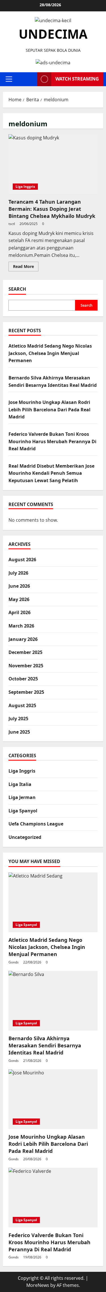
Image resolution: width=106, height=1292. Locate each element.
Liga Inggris (25, 186)
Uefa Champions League (35, 824)
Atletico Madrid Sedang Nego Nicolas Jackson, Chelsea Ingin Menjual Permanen (50, 353)
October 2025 (23, 679)
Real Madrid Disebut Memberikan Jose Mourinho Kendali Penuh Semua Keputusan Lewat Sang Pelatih (51, 473)
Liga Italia (19, 784)
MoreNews (37, 1285)
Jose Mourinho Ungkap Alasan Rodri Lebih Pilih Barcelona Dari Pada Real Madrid (49, 409)
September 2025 (26, 692)
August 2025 (22, 705)
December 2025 (25, 652)
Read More (25, 267)
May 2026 (18, 599)
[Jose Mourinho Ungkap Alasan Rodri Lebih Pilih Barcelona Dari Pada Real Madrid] (53, 1099)
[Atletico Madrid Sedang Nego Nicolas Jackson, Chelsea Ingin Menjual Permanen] (53, 902)
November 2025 (25, 665)
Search (17, 289)
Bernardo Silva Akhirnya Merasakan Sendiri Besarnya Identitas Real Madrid (44, 1045)
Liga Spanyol (22, 811)
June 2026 (19, 586)
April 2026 (19, 612)
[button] (9, 79)
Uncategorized (24, 837)
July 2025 (18, 718)
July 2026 (18, 573)
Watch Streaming (77, 79)
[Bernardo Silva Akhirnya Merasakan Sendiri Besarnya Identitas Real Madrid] (53, 1001)
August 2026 (22, 559)
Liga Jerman (22, 797)
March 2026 (21, 626)
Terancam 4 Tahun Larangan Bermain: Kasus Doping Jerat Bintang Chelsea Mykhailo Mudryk (53, 164)
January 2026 (23, 639)
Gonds (13, 962)
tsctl (11, 223)
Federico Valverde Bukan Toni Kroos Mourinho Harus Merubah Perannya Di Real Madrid (52, 441)
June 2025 (19, 732)
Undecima (53, 33)
